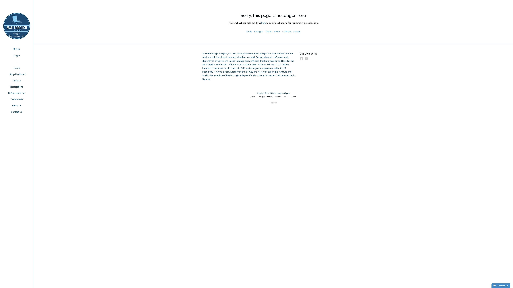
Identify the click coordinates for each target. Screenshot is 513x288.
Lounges (258, 31)
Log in (17, 55)
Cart (17, 49)
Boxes (277, 31)
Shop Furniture (16, 74)
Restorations (16, 87)
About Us (16, 105)
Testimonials (16, 99)
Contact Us (16, 112)
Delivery (17, 80)
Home (16, 68)
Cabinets (286, 31)
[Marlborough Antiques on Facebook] (301, 59)
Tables (268, 31)
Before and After (16, 93)
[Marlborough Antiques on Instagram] (306, 59)
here (263, 23)
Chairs (249, 31)
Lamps (296, 31)
